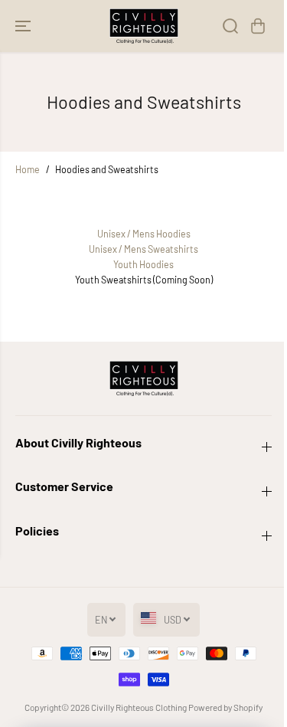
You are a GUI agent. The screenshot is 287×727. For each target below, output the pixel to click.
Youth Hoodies (143, 264)
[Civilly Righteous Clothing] (143, 26)
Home (27, 169)
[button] (24, 26)
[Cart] (258, 26)
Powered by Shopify (225, 707)
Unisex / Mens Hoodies (144, 233)
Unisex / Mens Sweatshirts (143, 249)
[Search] (230, 26)
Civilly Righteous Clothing (139, 707)
